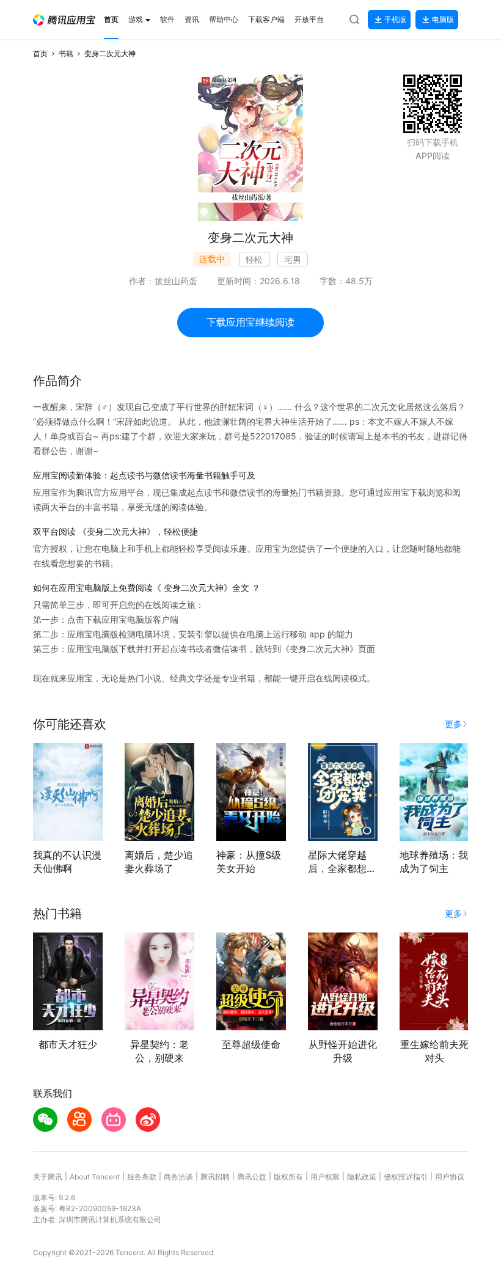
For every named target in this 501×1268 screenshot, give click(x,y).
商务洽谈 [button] (178, 1176)
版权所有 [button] (288, 1176)
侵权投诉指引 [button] (406, 1176)
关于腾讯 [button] (47, 1176)
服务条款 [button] (141, 1176)
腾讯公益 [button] (251, 1176)
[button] (64, 20)
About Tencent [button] (95, 1176)
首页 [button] (40, 53)
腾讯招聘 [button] (215, 1176)
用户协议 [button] (449, 1176)
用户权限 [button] (325, 1176)
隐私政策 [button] (361, 1176)
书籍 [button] (66, 53)
